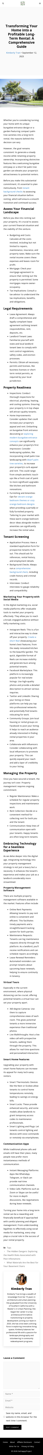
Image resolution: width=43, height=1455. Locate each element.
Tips (9, 1247)
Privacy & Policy (27, 1446)
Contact (37, 1442)
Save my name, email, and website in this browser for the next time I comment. (21, 1417)
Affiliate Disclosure (24, 1442)
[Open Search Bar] (3, 3)
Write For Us (14, 1446)
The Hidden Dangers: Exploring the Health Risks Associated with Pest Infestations (20, 1255)
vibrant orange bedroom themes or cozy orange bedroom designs (22, 500)
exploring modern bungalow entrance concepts (23, 437)
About (12, 1442)
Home (5, 1442)
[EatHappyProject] (22, 3)
